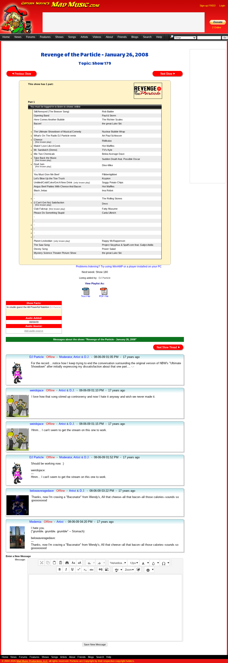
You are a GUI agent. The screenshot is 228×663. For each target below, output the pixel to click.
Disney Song (41, 249)
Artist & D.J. (67, 390)
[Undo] (91, 563)
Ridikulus (107, 140)
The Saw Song (42, 245)
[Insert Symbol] (165, 563)
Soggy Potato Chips (112, 182)
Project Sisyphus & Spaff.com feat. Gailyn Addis (127, 245)
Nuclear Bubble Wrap (113, 131)
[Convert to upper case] (79, 563)
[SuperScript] (78, 569)
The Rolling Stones (112, 198)
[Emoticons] (149, 569)
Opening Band (41, 115)
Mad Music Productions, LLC (32, 661)
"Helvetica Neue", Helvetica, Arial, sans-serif (118, 563)
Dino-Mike (107, 165)
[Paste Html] (60, 563)
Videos (97, 37)
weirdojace (36, 390)
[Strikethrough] (91, 569)
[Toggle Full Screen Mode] (138, 569)
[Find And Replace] (67, 563)
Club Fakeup (41, 208)
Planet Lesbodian (43, 241)
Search (147, 37)
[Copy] (48, 563)
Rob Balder (108, 111)
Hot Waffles (108, 146)
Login (222, 5)
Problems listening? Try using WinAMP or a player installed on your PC (119, 266)
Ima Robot (107, 190)
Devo (105, 203)
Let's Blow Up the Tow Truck (49, 178)
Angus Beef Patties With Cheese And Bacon (57, 186)
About (109, 37)
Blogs (134, 37)
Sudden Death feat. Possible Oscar (121, 159)
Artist (60, 521)
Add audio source (33, 330)
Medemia (35, 521)
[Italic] (66, 569)
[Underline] (72, 569)
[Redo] (101, 563)
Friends (122, 37)
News (17, 37)
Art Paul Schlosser (112, 135)
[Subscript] (85, 569)
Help (159, 37)
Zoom (128, 569)
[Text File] (85, 293)
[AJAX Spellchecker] (118, 569)
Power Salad (109, 249)
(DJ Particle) (55, 307)
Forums (30, 37)
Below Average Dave (113, 154)
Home (6, 37)
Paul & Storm (109, 115)
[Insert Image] (107, 569)
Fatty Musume (110, 208)
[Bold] (60, 569)
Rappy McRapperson (113, 241)
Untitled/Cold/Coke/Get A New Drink (53, 182)
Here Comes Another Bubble (49, 119)
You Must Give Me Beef (46, 174)
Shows (59, 37)
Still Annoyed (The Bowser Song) (51, 111)
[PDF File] (103, 293)
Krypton (106, 178)
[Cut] (41, 563)
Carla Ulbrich (109, 212)
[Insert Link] (100, 569)
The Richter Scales (112, 119)
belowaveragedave (42, 490)
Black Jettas (40, 190)
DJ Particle (104, 278)
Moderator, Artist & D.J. (74, 357)
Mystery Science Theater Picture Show (55, 253)
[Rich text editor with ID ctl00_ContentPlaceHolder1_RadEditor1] (105, 607)
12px (133, 563)
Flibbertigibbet (109, 174)
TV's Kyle (107, 150)
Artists (84, 37)
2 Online (216, 27)
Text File (85, 296)
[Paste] (54, 563)
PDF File (103, 296)
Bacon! (37, 123)
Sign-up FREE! (208, 5)
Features (45, 37)
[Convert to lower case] (73, 563)
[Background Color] (155, 563)
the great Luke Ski (112, 123)
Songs (72, 37)
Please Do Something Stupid (49, 212)
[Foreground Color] (144, 563)
